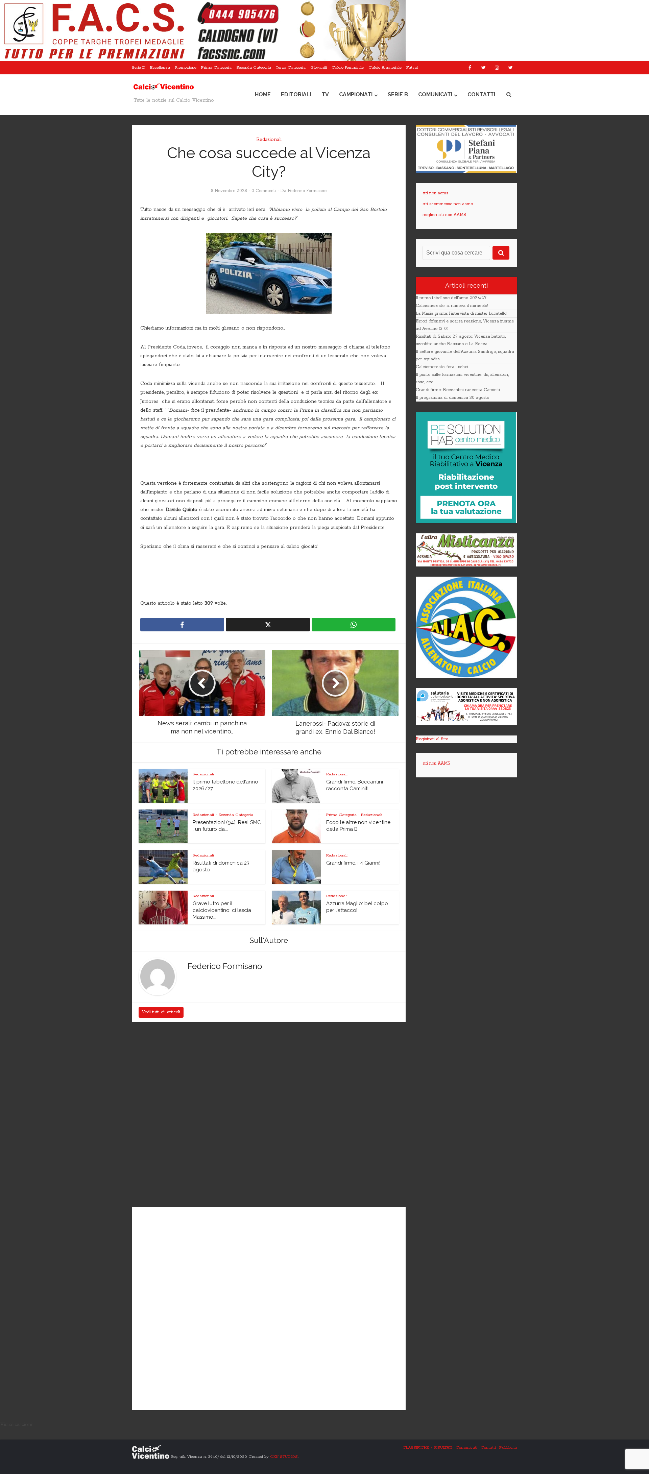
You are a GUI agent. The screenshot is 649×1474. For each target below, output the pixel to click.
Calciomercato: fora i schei (442, 366)
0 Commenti (263, 190)
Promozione (185, 67)
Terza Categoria (291, 67)
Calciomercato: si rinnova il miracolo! (452, 305)
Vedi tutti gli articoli (161, 1012)
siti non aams (435, 193)
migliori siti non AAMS (444, 214)
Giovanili (318, 67)
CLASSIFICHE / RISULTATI (427, 1447)
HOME (263, 94)
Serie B (398, 94)
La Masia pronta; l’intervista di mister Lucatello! (461, 313)
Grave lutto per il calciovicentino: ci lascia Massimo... (222, 910)
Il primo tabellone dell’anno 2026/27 (451, 297)
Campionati (355, 94)
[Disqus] (269, 1115)
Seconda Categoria (253, 67)
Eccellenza (160, 67)
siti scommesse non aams (448, 204)
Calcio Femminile (348, 67)
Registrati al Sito (432, 739)
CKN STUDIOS (284, 1456)
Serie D (138, 67)
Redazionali (269, 140)
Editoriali (296, 94)
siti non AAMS (436, 763)
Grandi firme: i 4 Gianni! (353, 863)
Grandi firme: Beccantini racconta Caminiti (458, 389)
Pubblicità (508, 1447)
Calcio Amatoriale (385, 67)
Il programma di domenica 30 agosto (452, 397)
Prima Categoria (216, 67)
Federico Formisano (307, 190)
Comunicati (435, 94)
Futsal (412, 67)
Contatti (481, 94)
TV (325, 94)
